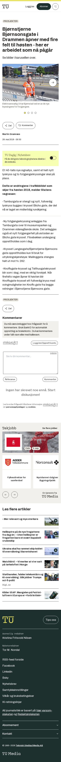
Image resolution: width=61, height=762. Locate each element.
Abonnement (10, 725)
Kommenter (27, 125)
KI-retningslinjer (12, 702)
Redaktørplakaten (28, 714)
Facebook (8, 665)
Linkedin (7, 671)
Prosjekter (11, 21)
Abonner (44, 6)
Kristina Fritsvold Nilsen (17, 637)
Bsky (5, 677)
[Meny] (55, 6)
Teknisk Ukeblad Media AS (29, 745)
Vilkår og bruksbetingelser (18, 695)
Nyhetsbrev (9, 683)
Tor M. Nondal (11, 649)
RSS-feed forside (13, 659)
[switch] (53, 158)
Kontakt (7, 733)
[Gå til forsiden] (5, 6)
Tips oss (51, 619)
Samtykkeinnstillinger (15, 689)
